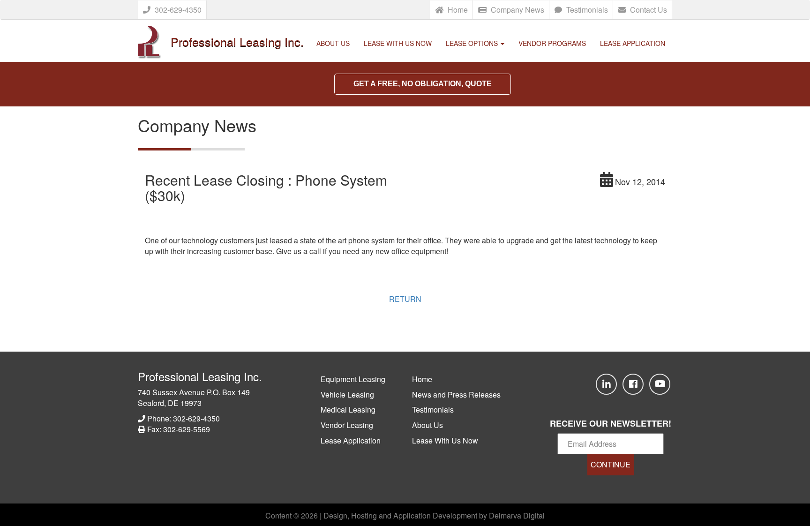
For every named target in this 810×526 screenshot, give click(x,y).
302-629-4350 (177, 9)
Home (457, 9)
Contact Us (647, 9)
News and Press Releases (456, 394)
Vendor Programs (552, 43)
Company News (516, 9)
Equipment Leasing (353, 379)
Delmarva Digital (517, 515)
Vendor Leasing (347, 425)
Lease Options (473, 43)
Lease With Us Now (398, 43)
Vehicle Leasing (347, 394)
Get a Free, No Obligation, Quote (422, 84)
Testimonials (586, 9)
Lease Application (632, 43)
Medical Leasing (348, 409)
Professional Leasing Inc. (200, 376)
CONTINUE (610, 464)
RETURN (405, 298)
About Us (333, 43)
